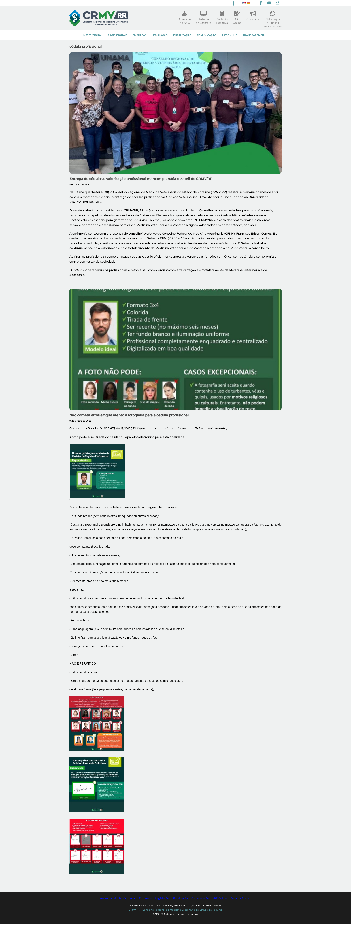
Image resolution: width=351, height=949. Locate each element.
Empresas (139, 35)
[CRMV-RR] (98, 25)
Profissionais (117, 35)
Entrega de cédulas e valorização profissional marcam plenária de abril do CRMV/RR (140, 178)
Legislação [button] (162, 898)
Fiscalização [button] (180, 898)
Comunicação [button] (200, 898)
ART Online (229, 35)
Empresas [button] (145, 898)
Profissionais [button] (127, 898)
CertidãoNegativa (222, 21)
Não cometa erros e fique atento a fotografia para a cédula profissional (129, 415)
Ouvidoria (252, 19)
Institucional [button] (107, 898)
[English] (244, 3)
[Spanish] (248, 3)
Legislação (160, 35)
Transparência (254, 35)
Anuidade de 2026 (185, 21)
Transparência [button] (240, 898)
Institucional (92, 35)
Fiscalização (182, 35)
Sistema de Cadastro (203, 21)
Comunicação (206, 35)
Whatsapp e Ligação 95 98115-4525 (273, 23)
